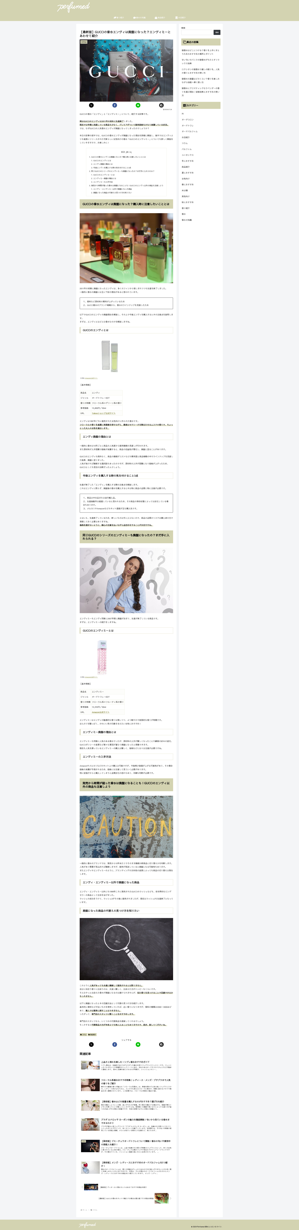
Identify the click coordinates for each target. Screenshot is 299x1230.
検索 (183, 27)
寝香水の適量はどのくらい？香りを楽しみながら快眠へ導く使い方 (200, 80)
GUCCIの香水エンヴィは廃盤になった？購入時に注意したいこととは (118, 157)
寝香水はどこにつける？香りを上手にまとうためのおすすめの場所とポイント (200, 52)
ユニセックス (188, 155)
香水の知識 (187, 220)
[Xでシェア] (91, 105)
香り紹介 (186, 208)
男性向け (186, 196)
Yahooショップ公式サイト (104, 413)
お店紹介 (186, 137)
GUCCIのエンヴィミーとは (104, 174)
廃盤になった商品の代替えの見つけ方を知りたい (112, 192)
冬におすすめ (188, 160)
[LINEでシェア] (138, 105)
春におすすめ (188, 184)
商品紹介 (93, 1035)
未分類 (185, 190)
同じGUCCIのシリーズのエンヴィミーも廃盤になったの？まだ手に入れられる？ (123, 171)
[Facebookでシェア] (114, 105)
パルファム (187, 149)
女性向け (186, 178)
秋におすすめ (188, 202)
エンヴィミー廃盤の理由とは (104, 178)
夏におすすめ (188, 172)
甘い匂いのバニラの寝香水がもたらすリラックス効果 (200, 61)
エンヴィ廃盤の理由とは (103, 164)
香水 (184, 214)
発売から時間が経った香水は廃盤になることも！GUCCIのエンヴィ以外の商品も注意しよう (127, 185)
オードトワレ (188, 125)
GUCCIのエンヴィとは (102, 160)
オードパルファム (190, 131)
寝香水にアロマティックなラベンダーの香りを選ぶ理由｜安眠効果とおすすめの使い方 (200, 92)
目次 (123, 152)
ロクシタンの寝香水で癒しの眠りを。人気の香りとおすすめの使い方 (200, 71)
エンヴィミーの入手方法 (103, 182)
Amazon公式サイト (91, 378)
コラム (84, 1035)
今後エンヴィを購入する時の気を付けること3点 (112, 167)
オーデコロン (188, 119)
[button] (161, 105)
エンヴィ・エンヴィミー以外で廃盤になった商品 (112, 189)
